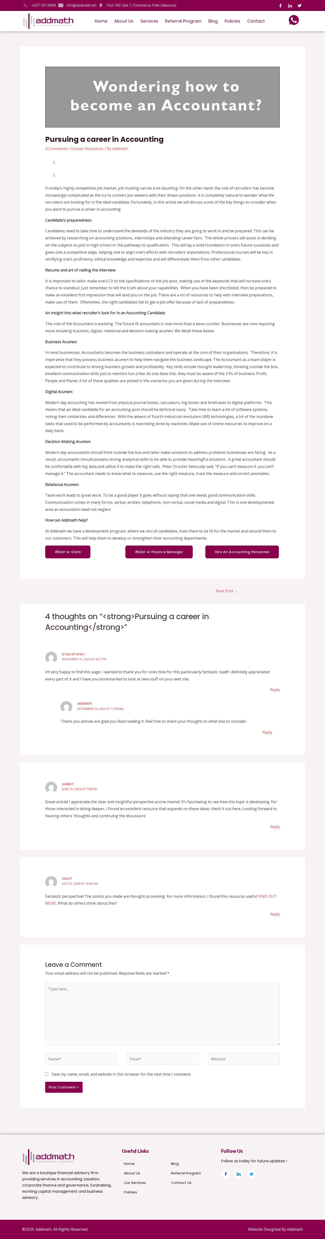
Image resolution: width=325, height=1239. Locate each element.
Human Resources (87, 148)
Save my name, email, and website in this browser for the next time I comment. (121, 1074)
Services (149, 21)
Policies (232, 21)
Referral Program (183, 21)
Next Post (227, 590)
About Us (123, 21)
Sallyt (67, 878)
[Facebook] (280, 5)
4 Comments (56, 148)
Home (101, 21)
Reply (275, 689)
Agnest (68, 784)
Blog (213, 21)
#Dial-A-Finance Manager (159, 552)
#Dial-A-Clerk (68, 552)
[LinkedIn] (290, 5)
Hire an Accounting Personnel (242, 552)
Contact (256, 21)
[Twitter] (299, 5)
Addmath (84, 703)
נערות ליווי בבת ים (73, 654)
